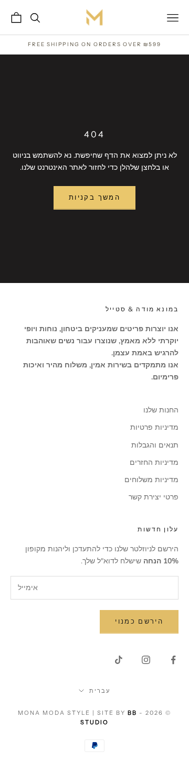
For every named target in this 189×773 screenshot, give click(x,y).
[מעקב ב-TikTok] (118, 660)
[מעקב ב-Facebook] (173, 660)
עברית (99, 690)
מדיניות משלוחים (151, 480)
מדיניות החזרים (154, 462)
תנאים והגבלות (154, 445)
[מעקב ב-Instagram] (146, 660)
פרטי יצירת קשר (153, 497)
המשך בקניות (94, 197)
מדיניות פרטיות (154, 427)
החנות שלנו (160, 410)
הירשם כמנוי (139, 621)
